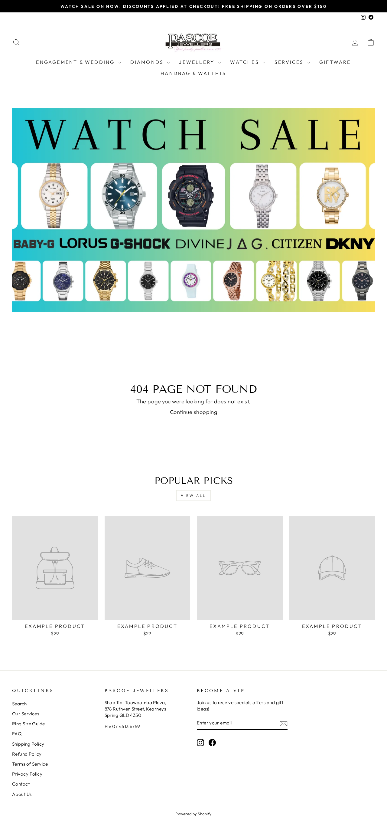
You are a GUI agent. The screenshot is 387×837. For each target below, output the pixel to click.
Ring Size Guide (28, 724)
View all (193, 495)
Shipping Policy (28, 744)
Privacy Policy (27, 774)
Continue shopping (193, 412)
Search (19, 704)
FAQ (16, 734)
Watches (245, 62)
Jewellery (197, 62)
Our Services (25, 714)
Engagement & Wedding (76, 62)
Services (290, 62)
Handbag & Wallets (193, 73)
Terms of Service (30, 764)
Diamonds (148, 62)
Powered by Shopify (193, 813)
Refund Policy (27, 754)
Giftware (335, 62)
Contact (21, 784)
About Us (22, 794)
